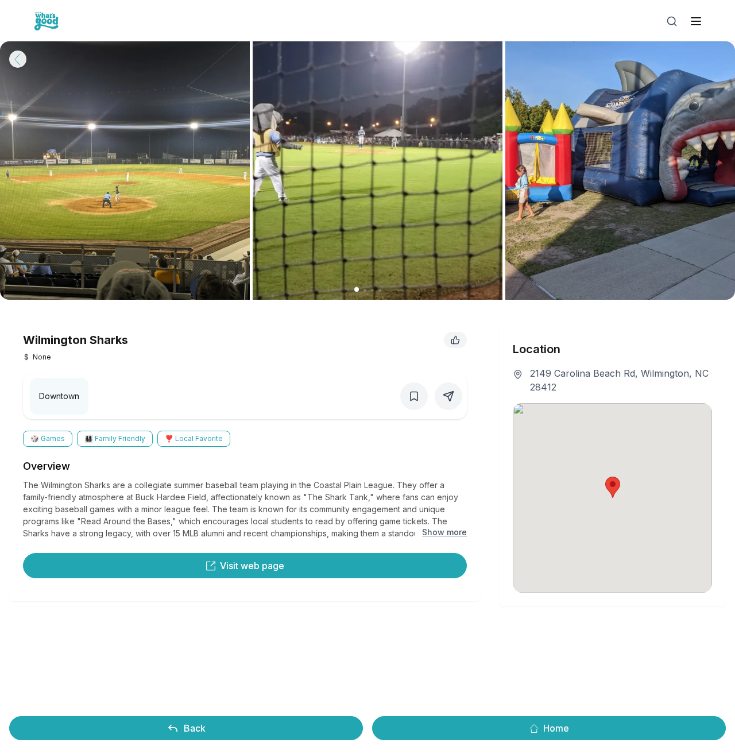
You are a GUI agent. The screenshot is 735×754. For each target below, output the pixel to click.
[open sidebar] (695, 21)
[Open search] (672, 21)
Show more (444, 532)
